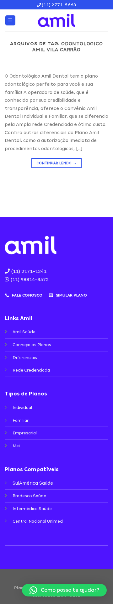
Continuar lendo (56, 163)
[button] (64, 590)
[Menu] (10, 20)
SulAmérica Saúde (33, 483)
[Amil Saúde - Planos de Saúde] (56, 20)
